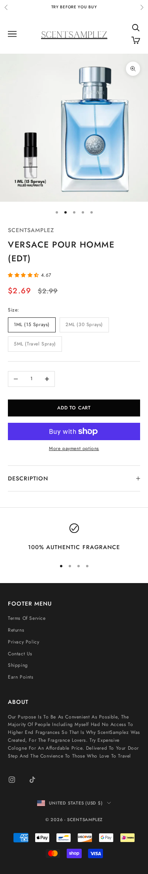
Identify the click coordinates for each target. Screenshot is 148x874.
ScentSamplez (31, 230)
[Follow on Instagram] (12, 780)
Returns (16, 630)
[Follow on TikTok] (32, 780)
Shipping (18, 665)
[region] (74, 537)
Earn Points (21, 677)
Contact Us (20, 653)
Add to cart (74, 407)
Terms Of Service (27, 618)
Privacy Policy (23, 641)
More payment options (74, 448)
